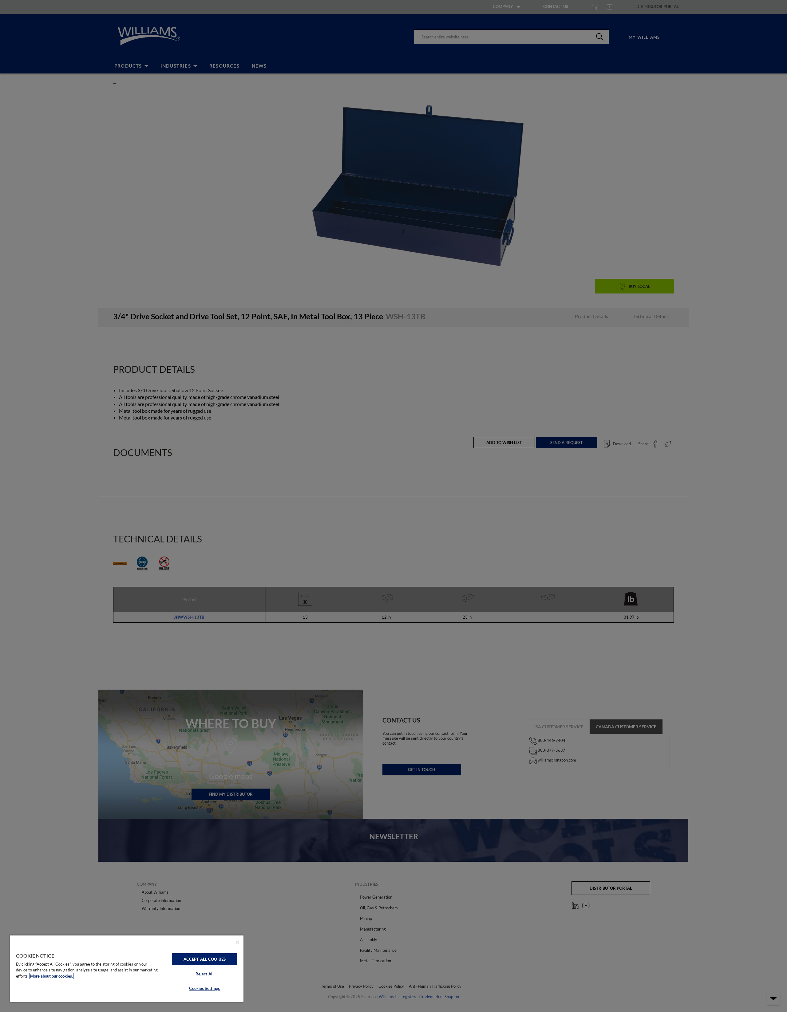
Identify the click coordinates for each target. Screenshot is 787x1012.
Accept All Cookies (205, 959)
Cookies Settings (204, 988)
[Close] (237, 942)
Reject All (205, 973)
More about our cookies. (51, 976)
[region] (126, 968)
